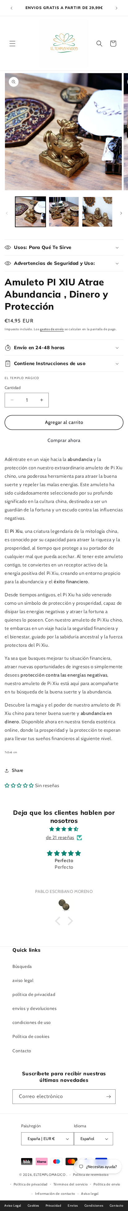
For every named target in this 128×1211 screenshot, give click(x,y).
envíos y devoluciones (34, 1008)
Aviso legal (90, 1193)
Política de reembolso (91, 1174)
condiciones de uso (31, 1022)
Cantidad (13, 387)
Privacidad (54, 1206)
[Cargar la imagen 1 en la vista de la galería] (30, 212)
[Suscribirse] (108, 1096)
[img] (64, 829)
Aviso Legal (12, 1206)
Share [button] (17, 770)
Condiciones (94, 1206)
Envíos (73, 1206)
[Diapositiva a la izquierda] (7, 213)
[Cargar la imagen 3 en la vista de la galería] (97, 212)
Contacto (21, 1051)
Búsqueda (22, 966)
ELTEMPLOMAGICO (50, 1174)
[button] (12, 43)
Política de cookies (30, 1036)
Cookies (33, 1206)
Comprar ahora (64, 440)
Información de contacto (55, 1193)
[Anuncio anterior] (11, 8)
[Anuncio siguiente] (116, 8)
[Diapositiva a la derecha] (121, 213)
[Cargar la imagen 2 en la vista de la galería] (64, 212)
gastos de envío (52, 329)
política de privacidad (33, 994)
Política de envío (107, 1184)
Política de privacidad (31, 1184)
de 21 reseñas (60, 837)
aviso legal (23, 980)
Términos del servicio (70, 1184)
